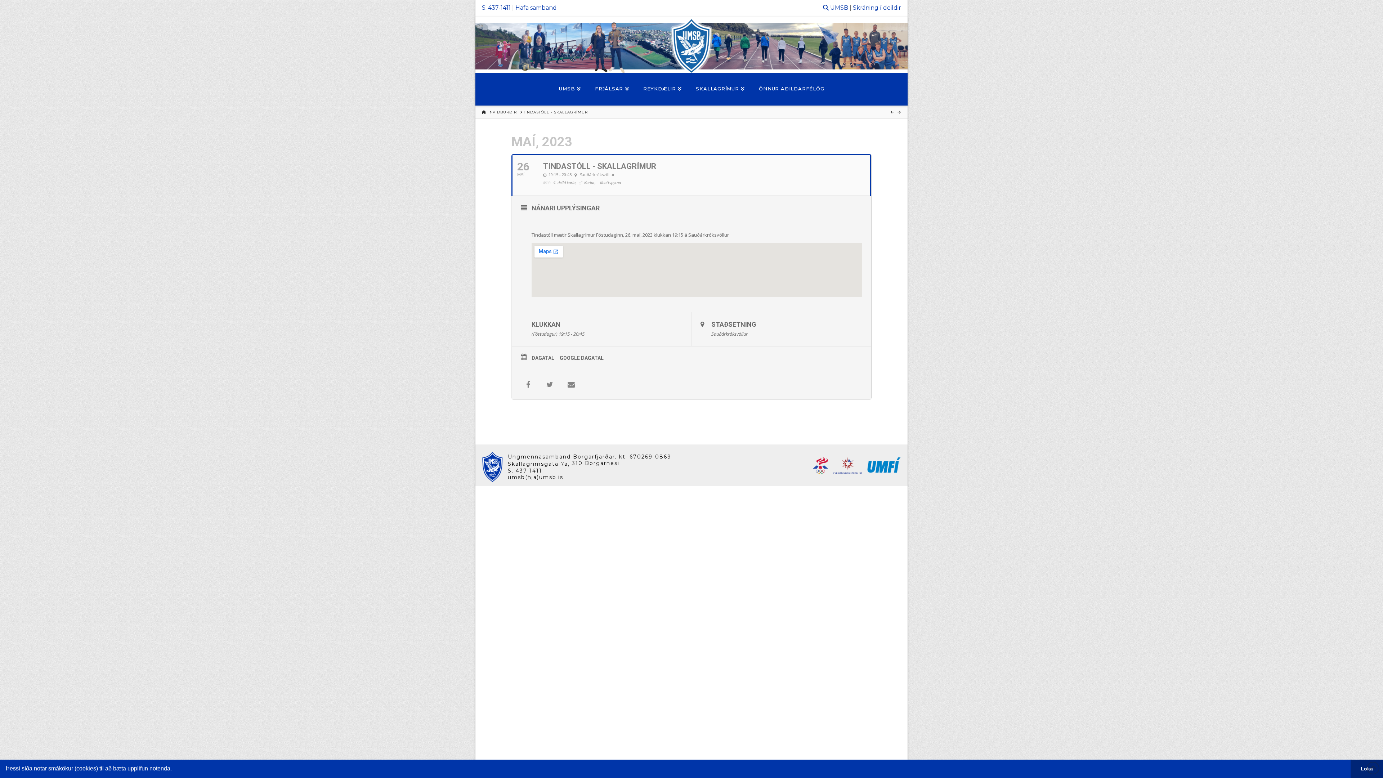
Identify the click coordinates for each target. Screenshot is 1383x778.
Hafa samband (536, 7)
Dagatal (543, 358)
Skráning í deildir (877, 7)
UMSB (839, 7)
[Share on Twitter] (550, 385)
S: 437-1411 (496, 7)
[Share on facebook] (528, 385)
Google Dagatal (582, 358)
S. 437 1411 (525, 471)
